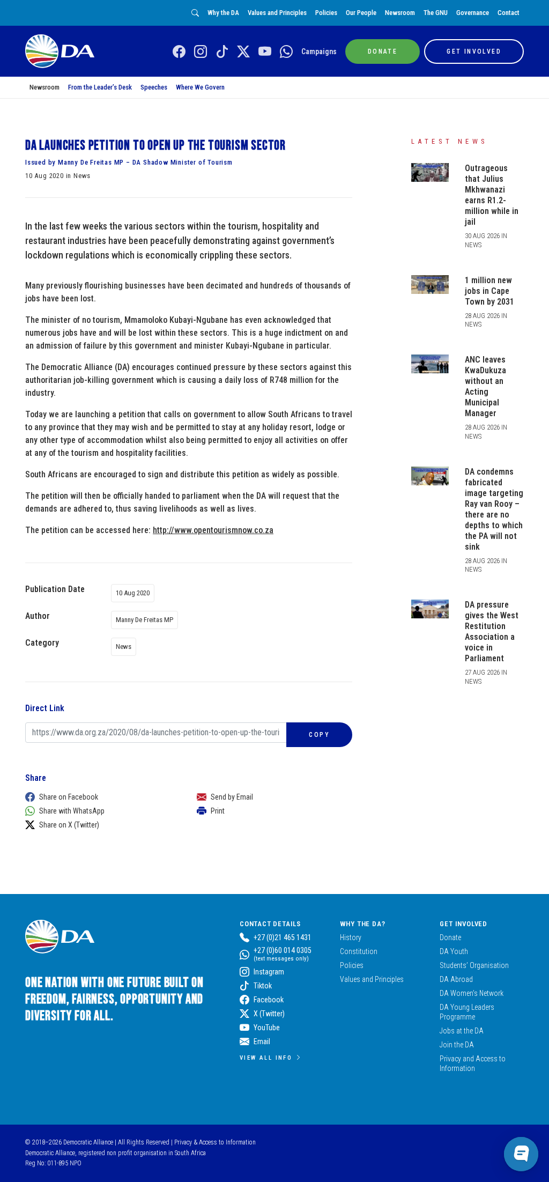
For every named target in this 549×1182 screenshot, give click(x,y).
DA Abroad (456, 979)
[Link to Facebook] (179, 52)
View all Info (266, 1057)
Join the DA (457, 1044)
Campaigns (319, 51)
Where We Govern (200, 87)
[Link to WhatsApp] (286, 52)
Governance (472, 13)
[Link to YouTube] (264, 52)
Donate (450, 937)
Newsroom (400, 13)
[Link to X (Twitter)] (243, 52)
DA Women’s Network (471, 993)
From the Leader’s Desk (100, 87)
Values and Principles (277, 13)
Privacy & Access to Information (215, 1142)
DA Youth (454, 951)
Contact (509, 13)
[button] (100, 797)
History (350, 937)
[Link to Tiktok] (222, 52)
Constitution (358, 951)
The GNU (436, 13)
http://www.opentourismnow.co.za (213, 530)
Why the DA (223, 13)
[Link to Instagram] (200, 52)
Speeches (153, 87)
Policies (326, 13)
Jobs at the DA (462, 1030)
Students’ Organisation (474, 965)
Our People (361, 13)
